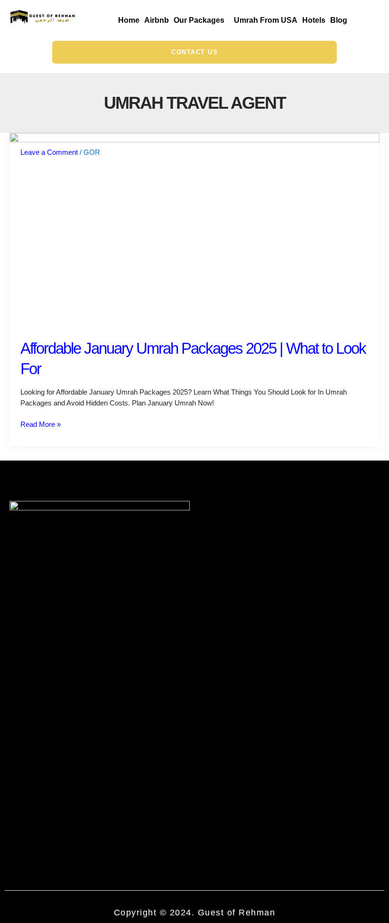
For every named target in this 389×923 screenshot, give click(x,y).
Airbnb (156, 20)
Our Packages (199, 20)
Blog (338, 20)
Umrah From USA (265, 20)
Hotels (313, 20)
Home (128, 20)
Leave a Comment (49, 152)
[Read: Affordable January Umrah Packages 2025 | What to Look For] (194, 230)
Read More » (40, 423)
